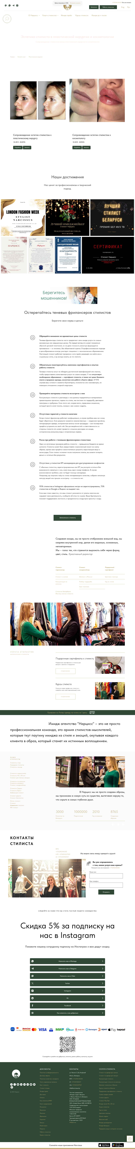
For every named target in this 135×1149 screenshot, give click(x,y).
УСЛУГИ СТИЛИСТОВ (22, 652)
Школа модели (103, 1116)
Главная (12, 57)
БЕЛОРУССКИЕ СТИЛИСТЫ (19, 654)
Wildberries (72, 1122)
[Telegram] (13, 5)
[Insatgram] (18, 1084)
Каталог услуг (22, 57)
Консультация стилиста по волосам (110, 1082)
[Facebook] (11, 1084)
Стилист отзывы (45, 1088)
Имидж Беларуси (104, 1125)
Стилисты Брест (15, 790)
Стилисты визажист (17, 783)
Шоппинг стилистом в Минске (108, 1085)
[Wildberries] (12, 1087)
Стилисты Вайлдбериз (63, 591)
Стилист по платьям (17, 805)
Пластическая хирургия (35, 57)
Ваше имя (93, 872)
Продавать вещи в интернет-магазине (110, 1129)
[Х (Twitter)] (14, 1084)
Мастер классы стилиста (64, 593)
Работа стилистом (45, 1132)
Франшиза (43, 1116)
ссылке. (82, 496)
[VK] (24, 1084)
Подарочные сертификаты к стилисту (110, 1091)
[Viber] (5, 5)
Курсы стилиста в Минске (107, 1088)
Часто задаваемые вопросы (48, 1082)
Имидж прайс (66, 15)
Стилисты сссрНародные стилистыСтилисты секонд (17, 765)
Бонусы (42, 1122)
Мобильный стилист (17, 793)
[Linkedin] (21, 1084)
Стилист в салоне (62, 577)
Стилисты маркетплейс (18, 773)
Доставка (43, 1094)
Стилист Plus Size (104, 1100)
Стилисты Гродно (16, 788)
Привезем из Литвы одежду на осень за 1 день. (67, 712)
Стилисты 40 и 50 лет (17, 775)
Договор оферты (45, 1075)
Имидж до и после (99, 15)
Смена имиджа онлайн (106, 1094)
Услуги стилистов (49, 15)
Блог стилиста (44, 1085)
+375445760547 (63, 857)
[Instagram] (17, 5)
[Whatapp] (9, 5)
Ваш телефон (94, 881)
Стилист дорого (15, 796)
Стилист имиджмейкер (18, 785)
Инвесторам (43, 1125)
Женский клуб (103, 1119)
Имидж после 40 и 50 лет (107, 1104)
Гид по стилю (109, 581)
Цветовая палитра (111, 577)
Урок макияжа (84, 586)
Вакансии (43, 1110)
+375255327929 (64, 854)
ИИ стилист (14, 807)
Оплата (42, 1097)
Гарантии (42, 1119)
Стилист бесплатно (16, 798)
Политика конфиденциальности (49, 1072)
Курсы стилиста (81, 15)
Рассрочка (43, 1107)
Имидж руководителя (105, 1122)
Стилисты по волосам (17, 781)
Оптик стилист (15, 801)
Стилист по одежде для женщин (108, 1075)
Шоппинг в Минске (85, 577)
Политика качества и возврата (49, 1079)
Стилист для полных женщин (20, 778)
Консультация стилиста (106, 1079)
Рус (128, 7)
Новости (42, 1129)
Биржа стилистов (45, 1135)
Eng (122, 7)
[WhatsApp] (31, 1084)
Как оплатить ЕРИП (46, 1100)
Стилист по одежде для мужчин (108, 1072)
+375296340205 (117, 2)
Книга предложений (46, 1104)
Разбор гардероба (85, 581)
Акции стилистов (104, 1107)
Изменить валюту (75, 3)
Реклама (42, 1113)
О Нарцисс (33, 15)
